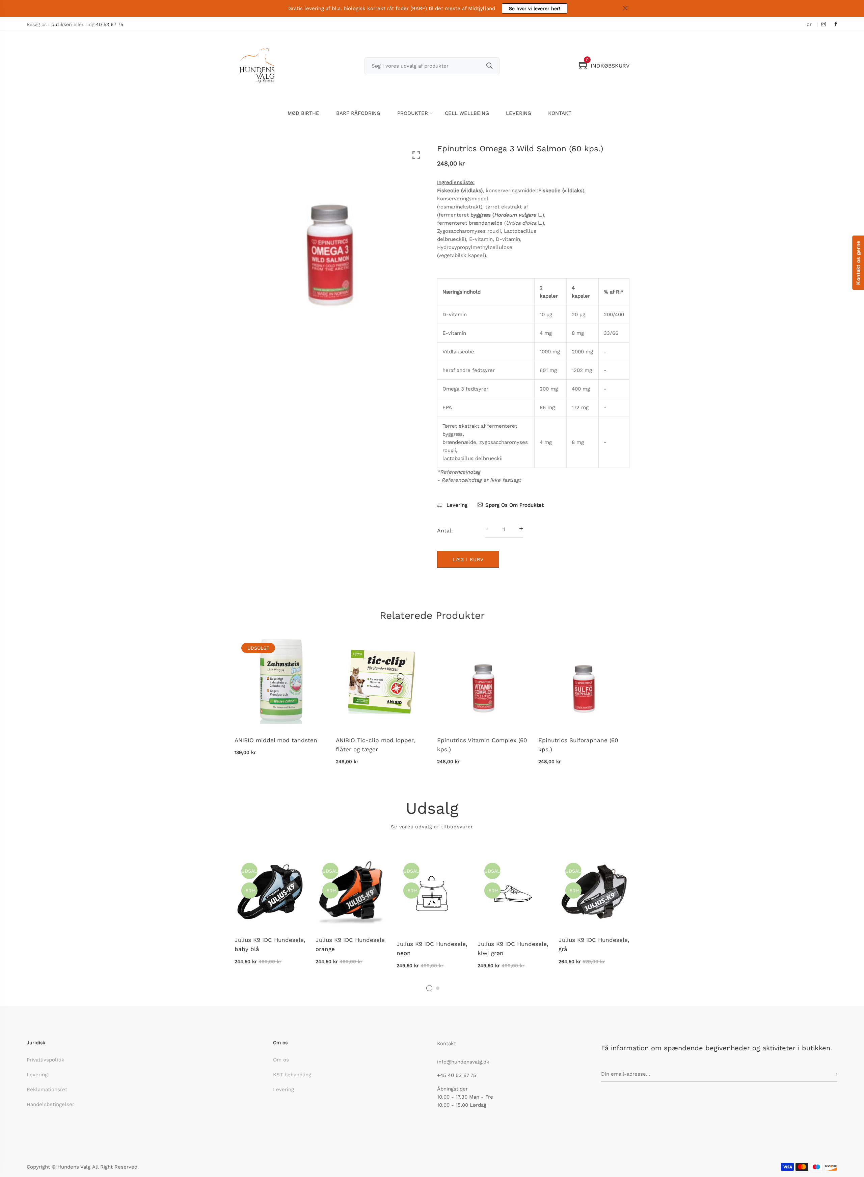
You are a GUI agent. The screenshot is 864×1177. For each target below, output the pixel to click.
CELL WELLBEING (467, 113)
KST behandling (292, 1075)
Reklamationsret (47, 1089)
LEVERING (518, 113)
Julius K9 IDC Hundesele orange (350, 944)
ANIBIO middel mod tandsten (276, 740)
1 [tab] (429, 988)
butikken (61, 24)
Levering (456, 505)
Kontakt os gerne (858, 263)
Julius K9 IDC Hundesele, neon (432, 948)
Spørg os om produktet (514, 505)
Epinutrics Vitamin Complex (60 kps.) (482, 745)
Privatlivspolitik (45, 1060)
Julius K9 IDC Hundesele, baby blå (270, 944)
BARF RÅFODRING (358, 113)
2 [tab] (437, 988)
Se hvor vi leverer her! (534, 8)
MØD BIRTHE (303, 113)
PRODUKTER (412, 113)
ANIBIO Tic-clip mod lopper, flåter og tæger (375, 745)
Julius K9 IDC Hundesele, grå (594, 944)
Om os (281, 1060)
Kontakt (446, 1044)
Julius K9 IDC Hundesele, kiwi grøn (513, 948)
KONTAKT (559, 113)
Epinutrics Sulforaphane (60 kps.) (578, 745)
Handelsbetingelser (50, 1104)
